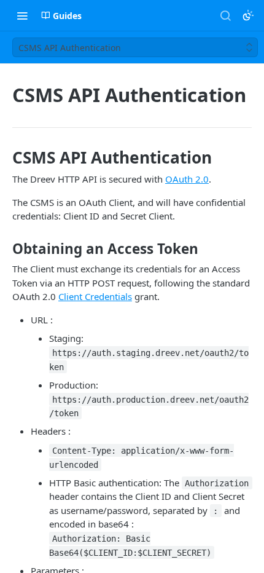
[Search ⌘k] (225, 15)
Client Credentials (95, 296)
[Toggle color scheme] (248, 15)
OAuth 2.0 (187, 179)
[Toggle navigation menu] (22, 15)
